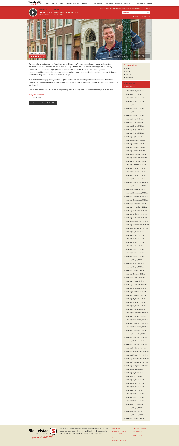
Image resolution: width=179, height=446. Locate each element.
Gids (61, 3)
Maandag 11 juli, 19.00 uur (134, 91)
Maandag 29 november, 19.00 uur (136, 193)
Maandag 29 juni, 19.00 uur (134, 380)
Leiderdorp (108, 8)
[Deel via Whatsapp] (131, 56)
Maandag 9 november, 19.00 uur (136, 330)
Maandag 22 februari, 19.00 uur (136, 284)
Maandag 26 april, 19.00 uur (134, 260)
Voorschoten (126, 8)
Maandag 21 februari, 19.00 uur (136, 158)
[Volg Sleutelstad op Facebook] (141, 16)
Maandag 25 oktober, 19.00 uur (136, 210)
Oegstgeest (117, 8)
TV (90, 3)
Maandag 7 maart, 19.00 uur (135, 151)
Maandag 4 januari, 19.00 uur (135, 309)
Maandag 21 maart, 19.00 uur (135, 144)
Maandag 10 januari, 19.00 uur (135, 179)
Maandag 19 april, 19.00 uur (134, 263)
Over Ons (118, 3)
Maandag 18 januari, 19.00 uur (135, 302)
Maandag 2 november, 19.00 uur (136, 334)
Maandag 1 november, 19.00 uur (136, 207)
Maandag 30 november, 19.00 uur (136, 320)
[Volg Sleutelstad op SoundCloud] (149, 16)
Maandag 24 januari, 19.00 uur (135, 172)
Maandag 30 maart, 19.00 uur (135, 415)
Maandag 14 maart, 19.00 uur (135, 147)
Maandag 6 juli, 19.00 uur (134, 376)
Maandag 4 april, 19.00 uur (134, 137)
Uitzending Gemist (73, 3)
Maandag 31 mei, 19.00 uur (134, 249)
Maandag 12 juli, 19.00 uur (134, 232)
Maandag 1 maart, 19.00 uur (135, 281)
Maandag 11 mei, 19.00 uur (134, 401)
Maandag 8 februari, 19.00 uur (135, 292)
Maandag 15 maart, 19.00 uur (135, 274)
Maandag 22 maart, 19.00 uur (135, 270)
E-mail (128, 71)
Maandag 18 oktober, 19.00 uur (136, 214)
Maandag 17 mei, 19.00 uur (134, 253)
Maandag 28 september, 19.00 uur (137, 351)
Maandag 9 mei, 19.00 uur (134, 119)
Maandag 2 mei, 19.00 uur (134, 122)
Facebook (129, 78)
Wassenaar (136, 8)
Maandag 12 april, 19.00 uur (134, 267)
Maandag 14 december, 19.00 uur (136, 313)
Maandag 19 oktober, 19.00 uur (136, 341)
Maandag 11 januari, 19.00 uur (135, 306)
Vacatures (109, 3)
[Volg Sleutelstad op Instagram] (147, 16)
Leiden (101, 8)
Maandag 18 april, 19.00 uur (134, 129)
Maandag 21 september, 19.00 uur (137, 355)
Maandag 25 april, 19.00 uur (134, 126)
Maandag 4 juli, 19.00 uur (134, 94)
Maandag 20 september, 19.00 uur (137, 225)
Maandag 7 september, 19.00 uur (136, 362)
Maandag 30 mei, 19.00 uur (134, 108)
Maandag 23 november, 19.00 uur (136, 323)
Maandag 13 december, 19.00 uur (136, 186)
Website (129, 68)
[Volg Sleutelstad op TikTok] (143, 16)
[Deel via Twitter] (139, 56)
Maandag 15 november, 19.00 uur (136, 200)
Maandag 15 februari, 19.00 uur (136, 288)
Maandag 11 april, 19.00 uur (134, 133)
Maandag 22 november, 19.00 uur (136, 196)
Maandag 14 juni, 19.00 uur (134, 242)
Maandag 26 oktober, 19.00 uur (136, 337)
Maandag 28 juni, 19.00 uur (134, 235)
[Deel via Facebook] (135, 56)
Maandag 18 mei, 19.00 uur (134, 397)
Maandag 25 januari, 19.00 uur (135, 299)
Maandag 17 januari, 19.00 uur (135, 175)
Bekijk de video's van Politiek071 (43, 103)
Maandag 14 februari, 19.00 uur (136, 161)
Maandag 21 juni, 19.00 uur (134, 239)
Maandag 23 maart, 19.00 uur (135, 418)
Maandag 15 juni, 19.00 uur (134, 387)
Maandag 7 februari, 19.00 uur (135, 165)
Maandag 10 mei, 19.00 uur (134, 256)
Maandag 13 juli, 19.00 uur (134, 373)
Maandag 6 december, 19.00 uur (136, 189)
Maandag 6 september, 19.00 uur (136, 228)
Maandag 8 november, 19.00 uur (136, 203)
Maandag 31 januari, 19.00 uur (135, 168)
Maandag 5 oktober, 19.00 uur (135, 348)
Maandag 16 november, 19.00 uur (136, 327)
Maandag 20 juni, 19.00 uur (134, 101)
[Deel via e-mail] (147, 56)
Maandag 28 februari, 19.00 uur (136, 154)
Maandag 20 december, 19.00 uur (136, 182)
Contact (127, 3)
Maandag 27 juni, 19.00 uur (134, 98)
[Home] (35, 2)
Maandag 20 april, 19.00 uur (134, 408)
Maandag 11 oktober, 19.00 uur (136, 218)
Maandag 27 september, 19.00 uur (137, 221)
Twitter (128, 74)
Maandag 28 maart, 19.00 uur (135, 140)
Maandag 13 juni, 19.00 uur (134, 105)
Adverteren (98, 3)
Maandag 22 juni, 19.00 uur (134, 383)
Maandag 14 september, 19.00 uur (137, 358)
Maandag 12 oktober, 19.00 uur (136, 344)
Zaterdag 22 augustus (144, 3)
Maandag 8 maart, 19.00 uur (135, 277)
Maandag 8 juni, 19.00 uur (134, 390)
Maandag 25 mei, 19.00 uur (134, 394)
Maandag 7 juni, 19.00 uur (134, 246)
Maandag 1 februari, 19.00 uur (135, 295)
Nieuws (46, 3)
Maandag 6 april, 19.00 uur (134, 411)
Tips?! (136, 16)
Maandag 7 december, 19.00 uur (136, 316)
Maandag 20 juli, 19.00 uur (134, 369)
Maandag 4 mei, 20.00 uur (134, 404)
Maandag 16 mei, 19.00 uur (134, 115)
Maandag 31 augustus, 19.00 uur (136, 366)
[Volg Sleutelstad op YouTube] (145, 16)
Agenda (54, 3)
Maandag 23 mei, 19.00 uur (134, 112)
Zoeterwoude (145, 8)
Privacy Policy (137, 435)
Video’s (84, 3)
